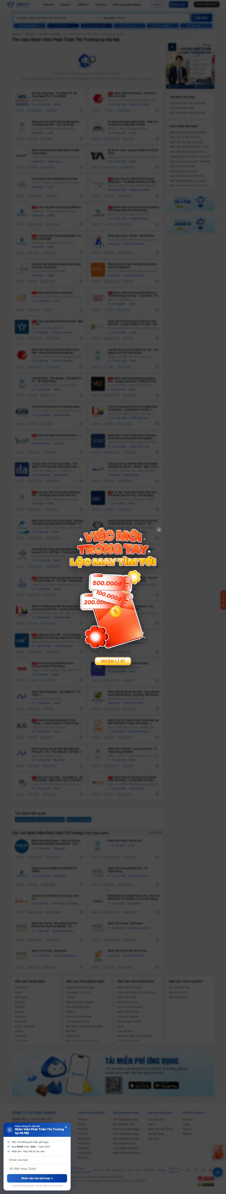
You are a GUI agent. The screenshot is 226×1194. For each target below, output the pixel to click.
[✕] (113, 596)
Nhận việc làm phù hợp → (37, 1178)
